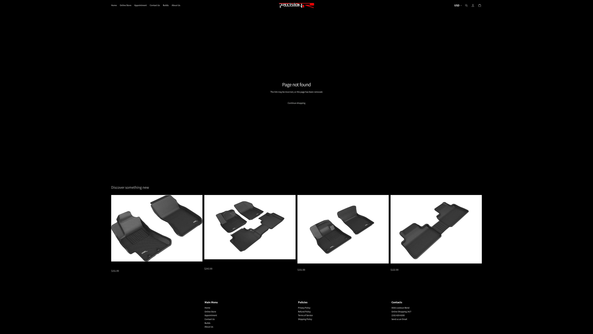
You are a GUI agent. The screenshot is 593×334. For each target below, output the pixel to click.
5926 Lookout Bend (400, 307)
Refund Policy (304, 311)
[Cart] (479, 5)
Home (207, 307)
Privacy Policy (304, 307)
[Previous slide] (115, 228)
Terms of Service (305, 315)
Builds (207, 323)
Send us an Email (399, 319)
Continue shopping (296, 103)
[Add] (197, 257)
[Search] (466, 5)
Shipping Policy (305, 319)
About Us (209, 326)
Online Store (210, 311)
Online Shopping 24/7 (401, 311)
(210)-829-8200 (398, 315)
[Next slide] (197, 228)
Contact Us (210, 319)
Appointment (211, 315)
